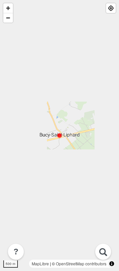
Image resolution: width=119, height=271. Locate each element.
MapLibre (40, 263)
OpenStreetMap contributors (81, 263)
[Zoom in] (8, 8)
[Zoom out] (8, 18)
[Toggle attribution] (112, 264)
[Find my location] (111, 8)
